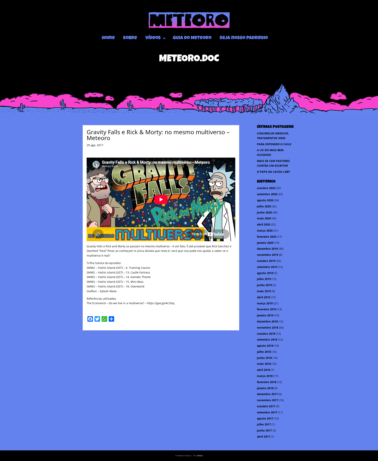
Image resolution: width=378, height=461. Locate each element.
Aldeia (200, 455)
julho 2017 (264, 424)
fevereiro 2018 (266, 382)
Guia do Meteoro (192, 38)
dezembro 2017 (267, 394)
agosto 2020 (265, 200)
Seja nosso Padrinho (244, 38)
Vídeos (153, 38)
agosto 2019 (265, 273)
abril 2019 (263, 297)
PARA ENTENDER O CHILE (274, 144)
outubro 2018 (266, 333)
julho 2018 (264, 352)
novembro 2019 (267, 255)
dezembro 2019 (267, 248)
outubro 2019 (266, 261)
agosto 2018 (265, 345)
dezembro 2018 (267, 321)
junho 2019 (264, 285)
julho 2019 (264, 279)
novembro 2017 (267, 400)
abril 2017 (263, 436)
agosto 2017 (265, 418)
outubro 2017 (266, 406)
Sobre (130, 38)
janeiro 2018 (265, 388)
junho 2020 (264, 212)
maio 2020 (264, 218)
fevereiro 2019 (266, 309)
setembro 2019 (267, 267)
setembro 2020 (267, 194)
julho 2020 (264, 206)
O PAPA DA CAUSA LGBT (273, 172)
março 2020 (265, 230)
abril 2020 (263, 224)
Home (108, 38)
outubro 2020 (266, 188)
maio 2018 (264, 364)
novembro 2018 (267, 327)
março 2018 (265, 376)
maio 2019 (264, 291)
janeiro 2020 (265, 243)
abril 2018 (263, 370)
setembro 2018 (267, 339)
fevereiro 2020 (266, 236)
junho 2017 (264, 430)
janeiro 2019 (265, 315)
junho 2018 (264, 358)
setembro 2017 (267, 412)
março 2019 (265, 303)
